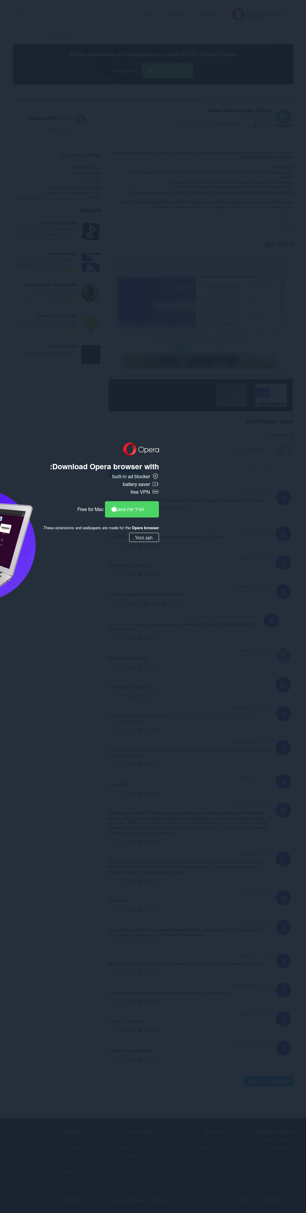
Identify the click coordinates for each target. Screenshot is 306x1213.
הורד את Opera (128, 509)
